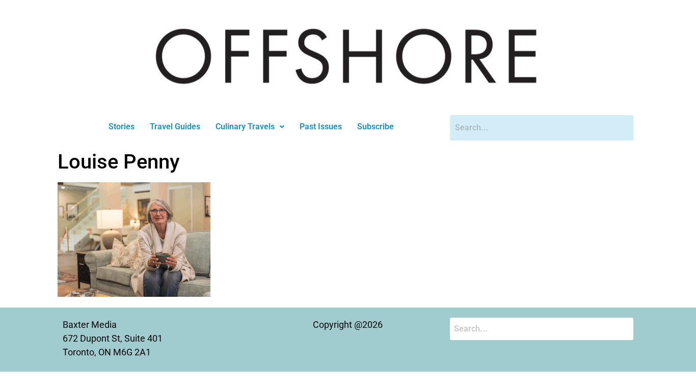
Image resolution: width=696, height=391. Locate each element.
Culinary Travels (245, 126)
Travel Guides (175, 126)
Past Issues (321, 126)
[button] (250, 126)
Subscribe (375, 126)
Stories (122, 126)
